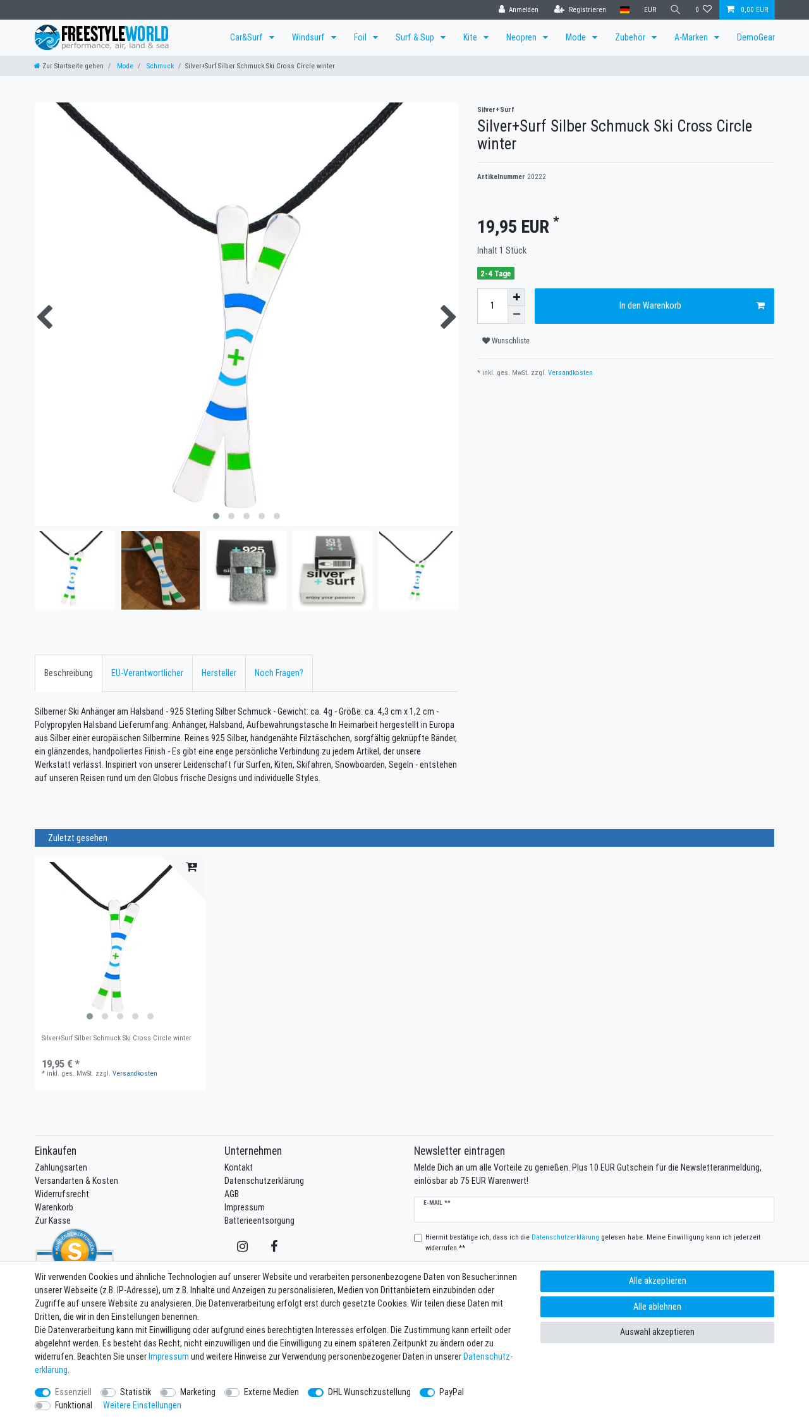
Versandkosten (569, 372)
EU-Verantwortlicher (147, 673)
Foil (361, 37)
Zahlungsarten (61, 1167)
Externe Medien (271, 1392)
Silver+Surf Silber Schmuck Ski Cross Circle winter (117, 1038)
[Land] (624, 10)
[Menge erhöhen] (516, 297)
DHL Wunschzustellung (369, 1392)
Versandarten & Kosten (76, 1180)
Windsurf (309, 37)
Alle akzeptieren (657, 1280)
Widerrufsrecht (62, 1194)
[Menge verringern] (516, 315)
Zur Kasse (53, 1220)
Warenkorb (54, 1207)
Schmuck (159, 65)
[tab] (68, 673)
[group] (120, 941)
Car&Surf (247, 37)
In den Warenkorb (650, 305)
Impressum (244, 1207)
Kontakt (238, 1167)
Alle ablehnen (657, 1306)
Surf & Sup (416, 37)
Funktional (73, 1405)
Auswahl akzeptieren (657, 1332)
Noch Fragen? (279, 673)
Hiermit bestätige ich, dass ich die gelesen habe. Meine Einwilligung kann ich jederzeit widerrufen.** (592, 1242)
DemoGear (756, 37)
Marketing (198, 1392)
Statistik (135, 1392)
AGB (231, 1194)
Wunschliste (510, 340)
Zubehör (631, 37)
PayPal (451, 1392)
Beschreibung (68, 673)
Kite (471, 37)
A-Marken (692, 37)
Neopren (522, 37)
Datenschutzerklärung (264, 1180)
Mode (577, 37)
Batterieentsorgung (259, 1220)
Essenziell (73, 1392)
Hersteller (219, 673)
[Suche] (675, 10)
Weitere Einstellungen (142, 1405)
